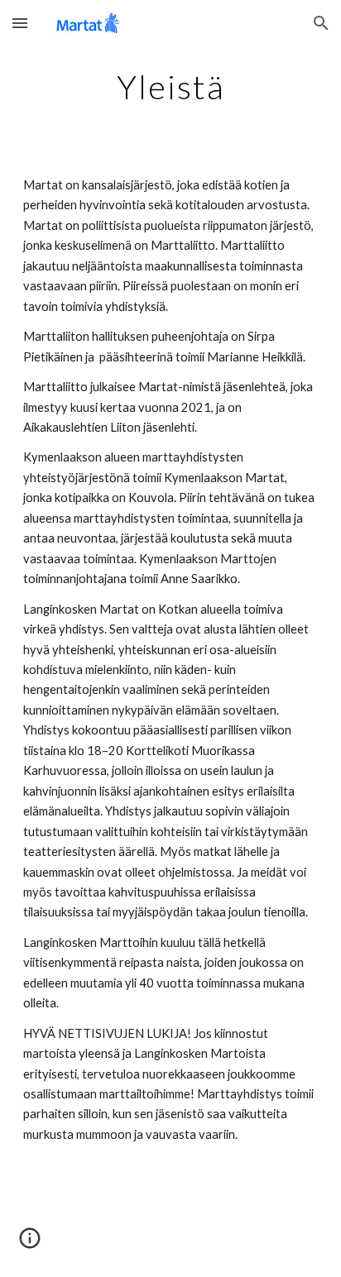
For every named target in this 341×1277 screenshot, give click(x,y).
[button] (20, 22)
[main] (170, 87)
